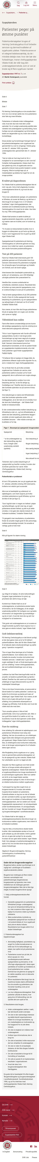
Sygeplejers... (11, 13)
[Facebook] (31, 1146)
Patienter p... (23, 13)
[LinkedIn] (35, 1146)
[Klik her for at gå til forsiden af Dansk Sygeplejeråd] (9, 4)
